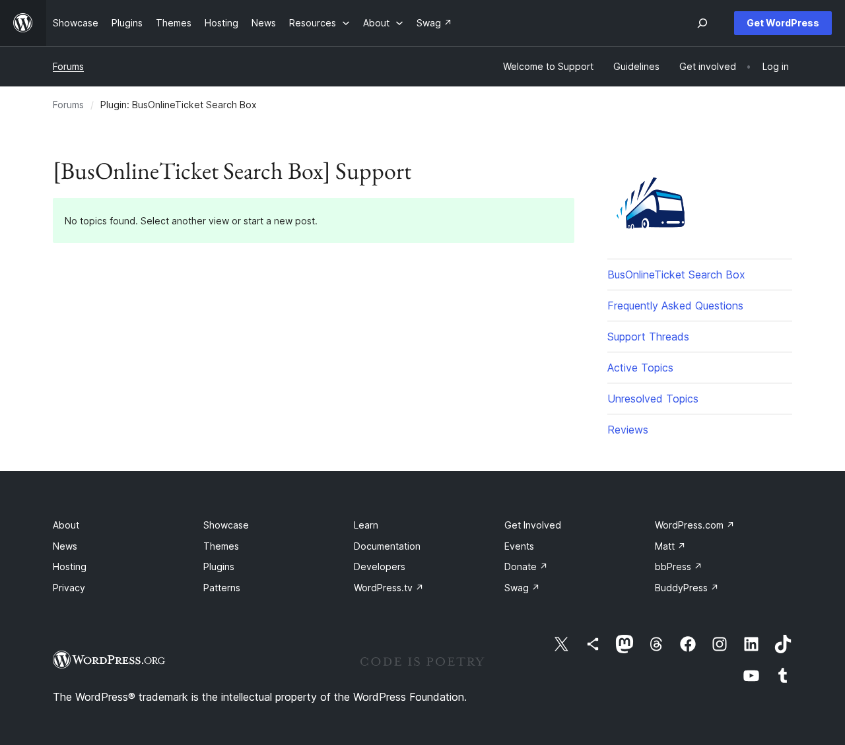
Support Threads (648, 336)
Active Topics (640, 367)
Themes (221, 546)
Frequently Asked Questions (675, 305)
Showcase (226, 525)
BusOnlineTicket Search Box (676, 274)
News (65, 546)
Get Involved (532, 525)
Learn (366, 525)
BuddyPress (687, 587)
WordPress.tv (389, 587)
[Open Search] (702, 23)
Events (519, 546)
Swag (522, 587)
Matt (670, 546)
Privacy (69, 587)
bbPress (678, 566)
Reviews (627, 429)
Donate (526, 566)
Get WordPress (783, 22)
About (66, 525)
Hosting (69, 566)
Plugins (218, 566)
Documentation (387, 546)
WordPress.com (695, 525)
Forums (68, 66)
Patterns (221, 587)
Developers (379, 566)
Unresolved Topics (652, 398)
